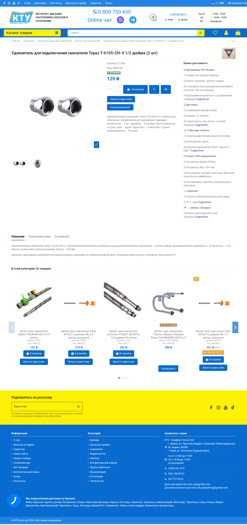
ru (222, 3)
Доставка (41, 3)
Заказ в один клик (121, 99)
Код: (109, 68)
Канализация (98, 471)
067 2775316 (175, 479)
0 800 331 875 (176, 468)
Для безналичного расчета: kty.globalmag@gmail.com (196, 487)
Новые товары (22, 458)
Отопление (96, 476)
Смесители (96, 449)
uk (216, 3)
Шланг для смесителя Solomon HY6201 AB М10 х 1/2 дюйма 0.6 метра (123, 334)
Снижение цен (22, 462)
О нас (27, 3)
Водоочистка (98, 453)
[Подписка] (78, 406)
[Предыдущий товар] (233, 41)
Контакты (56, 3)
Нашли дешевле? (120, 107)
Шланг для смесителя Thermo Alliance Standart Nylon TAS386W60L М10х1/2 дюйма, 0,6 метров (168, 336)
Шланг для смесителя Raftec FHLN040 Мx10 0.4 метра (34, 334)
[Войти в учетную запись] (226, 32)
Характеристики (39, 236)
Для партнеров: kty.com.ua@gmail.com (187, 484)
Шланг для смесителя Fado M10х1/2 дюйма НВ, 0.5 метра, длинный (78, 334)
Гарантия (96, 3)
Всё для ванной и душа (103, 462)
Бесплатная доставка (26, 471)
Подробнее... (203, 99)
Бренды (94, 440)
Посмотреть (168, 368)
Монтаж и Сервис (76, 3)
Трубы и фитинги (100, 467)
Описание (18, 236)
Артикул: (112, 63)
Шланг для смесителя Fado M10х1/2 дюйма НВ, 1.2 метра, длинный (213, 334)
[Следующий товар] (235, 41)
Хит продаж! (21, 467)
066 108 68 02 (176, 473)
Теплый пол (97, 481)
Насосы (94, 458)
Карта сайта (21, 453)
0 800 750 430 (114, 12)
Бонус (108, 3)
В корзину (138, 89)
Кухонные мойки (100, 444)
